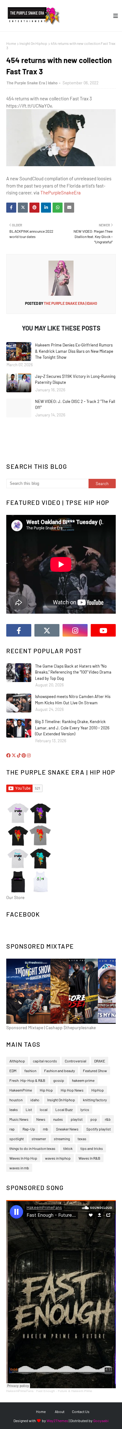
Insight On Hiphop (33, 43)
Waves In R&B (89, 1158)
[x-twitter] (46, 630)
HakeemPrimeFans (19, 1391)
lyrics (84, 1109)
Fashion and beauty (59, 1070)
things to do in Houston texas (32, 1148)
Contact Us (80, 1411)
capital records (45, 1061)
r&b (108, 1119)
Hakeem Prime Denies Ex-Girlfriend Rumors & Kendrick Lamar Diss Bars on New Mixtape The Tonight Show (74, 351)
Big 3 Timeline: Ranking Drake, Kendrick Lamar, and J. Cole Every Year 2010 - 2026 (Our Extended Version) (72, 727)
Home (11, 43)
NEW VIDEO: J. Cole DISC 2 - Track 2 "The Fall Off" (75, 404)
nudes (58, 1119)
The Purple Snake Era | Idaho (32, 82)
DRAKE (99, 1061)
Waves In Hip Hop (23, 1158)
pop (93, 1119)
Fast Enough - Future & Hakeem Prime (64, 1391)
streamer (39, 1138)
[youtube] (103, 630)
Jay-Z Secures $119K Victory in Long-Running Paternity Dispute (75, 379)
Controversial (75, 1061)
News (40, 1119)
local (44, 1109)
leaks (13, 1109)
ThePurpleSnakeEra (60, 192)
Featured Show (95, 1070)
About (59, 1411)
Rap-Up (29, 1129)
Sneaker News (67, 1129)
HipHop (97, 1090)
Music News (18, 1119)
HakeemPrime (20, 1090)
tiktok (68, 1148)
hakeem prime (83, 1080)
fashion (30, 1070)
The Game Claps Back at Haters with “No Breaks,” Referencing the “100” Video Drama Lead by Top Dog (73, 672)
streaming (62, 1138)
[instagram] (75, 630)
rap (12, 1129)
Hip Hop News (72, 1090)
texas (82, 1138)
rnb (45, 1129)
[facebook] (18, 630)
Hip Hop (46, 1090)
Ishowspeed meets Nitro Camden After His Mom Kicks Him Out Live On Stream (72, 699)
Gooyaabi (101, 1420)
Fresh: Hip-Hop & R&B (27, 1080)
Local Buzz (64, 1109)
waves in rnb (19, 1168)
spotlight (16, 1138)
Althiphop (17, 1061)
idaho (34, 1100)
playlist (77, 1119)
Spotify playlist (98, 1129)
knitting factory (95, 1100)
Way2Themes (57, 1420)
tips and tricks (91, 1148)
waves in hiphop (58, 1158)
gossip (58, 1080)
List (29, 1109)
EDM (13, 1070)
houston (16, 1100)
